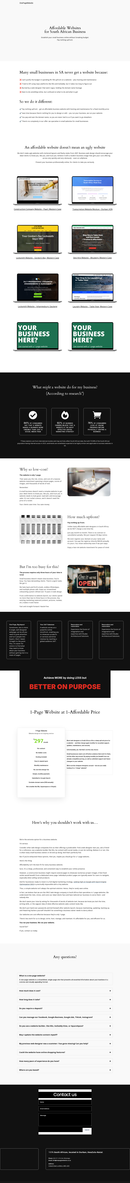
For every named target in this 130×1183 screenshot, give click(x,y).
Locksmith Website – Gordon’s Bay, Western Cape (37, 258)
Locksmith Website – (37, 306)
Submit (87, 1130)
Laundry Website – (92, 306)
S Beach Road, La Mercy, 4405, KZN (58, 1166)
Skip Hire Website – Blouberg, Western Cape (92, 258)
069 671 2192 (57, 1158)
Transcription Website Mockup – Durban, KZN (92, 209)
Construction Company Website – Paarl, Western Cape (37, 209)
